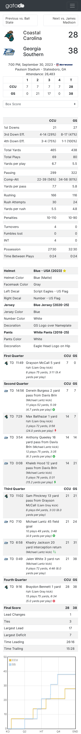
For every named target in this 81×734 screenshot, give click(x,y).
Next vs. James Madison (64, 20)
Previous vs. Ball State (18, 20)
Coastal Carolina (32, 35)
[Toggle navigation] (72, 6)
